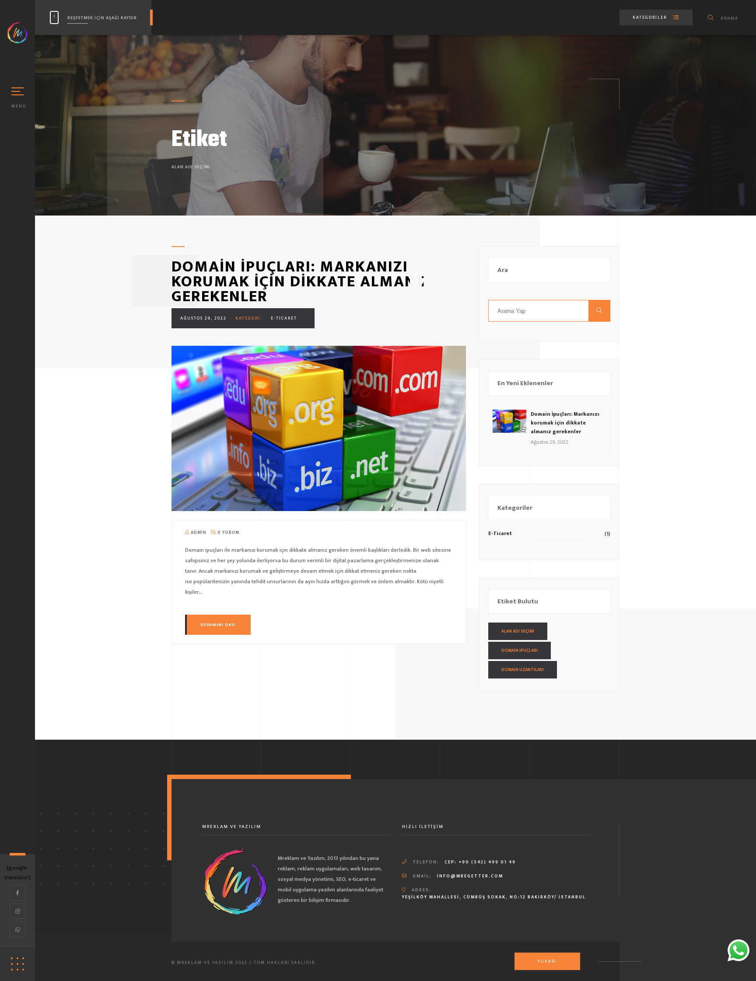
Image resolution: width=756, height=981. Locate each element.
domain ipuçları (519, 650)
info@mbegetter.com (470, 876)
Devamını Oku (217, 624)
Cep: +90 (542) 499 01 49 (480, 862)
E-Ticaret (284, 318)
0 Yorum (227, 532)
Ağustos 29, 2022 (203, 318)
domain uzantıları (522, 669)
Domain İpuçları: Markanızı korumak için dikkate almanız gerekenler (301, 282)
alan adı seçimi (517, 631)
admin (197, 532)
